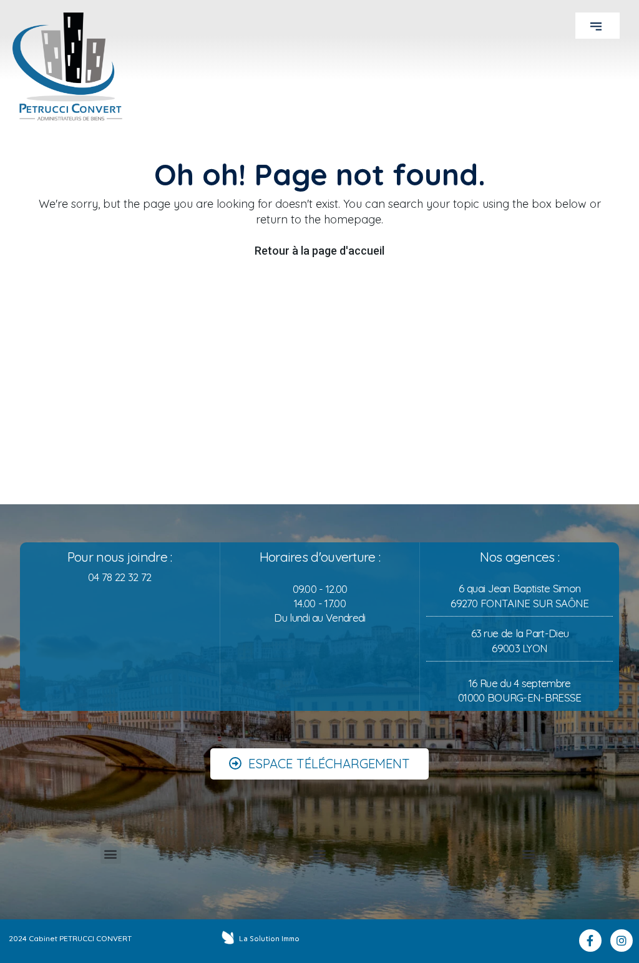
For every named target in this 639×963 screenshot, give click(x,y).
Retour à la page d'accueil (319, 250)
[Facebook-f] (590, 940)
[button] (597, 25)
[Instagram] (621, 940)
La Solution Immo (269, 938)
